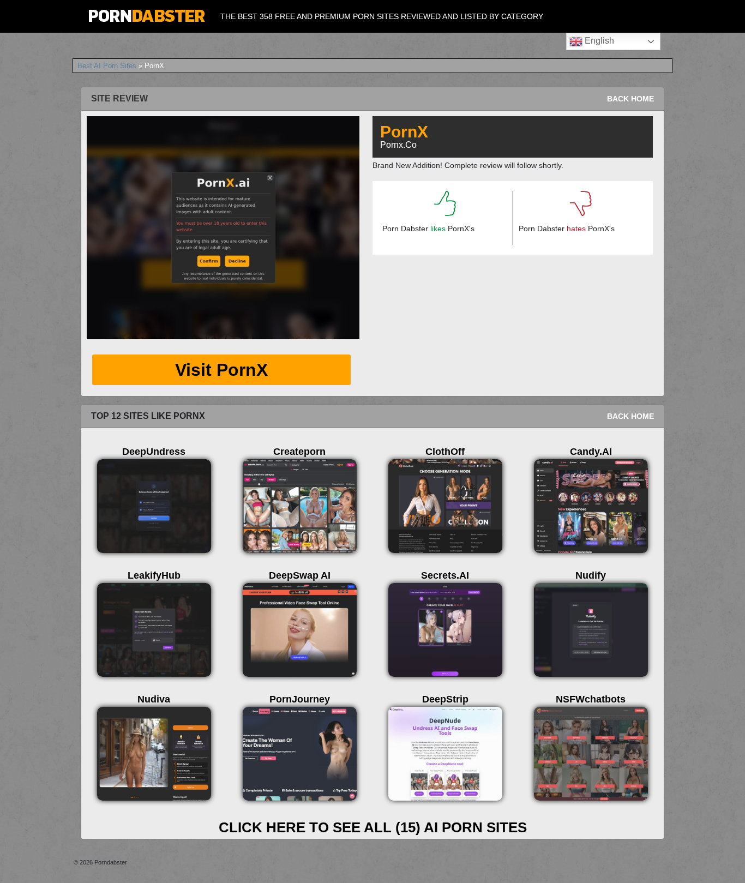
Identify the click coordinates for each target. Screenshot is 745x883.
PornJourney (299, 699)
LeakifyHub (154, 575)
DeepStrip (445, 699)
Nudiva (153, 699)
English (598, 40)
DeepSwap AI (300, 575)
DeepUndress (153, 451)
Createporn (299, 451)
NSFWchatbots (591, 699)
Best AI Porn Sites (106, 66)
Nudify (590, 575)
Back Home (630, 98)
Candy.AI (591, 451)
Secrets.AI (445, 575)
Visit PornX (221, 370)
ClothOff (445, 451)
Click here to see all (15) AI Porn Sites (373, 827)
